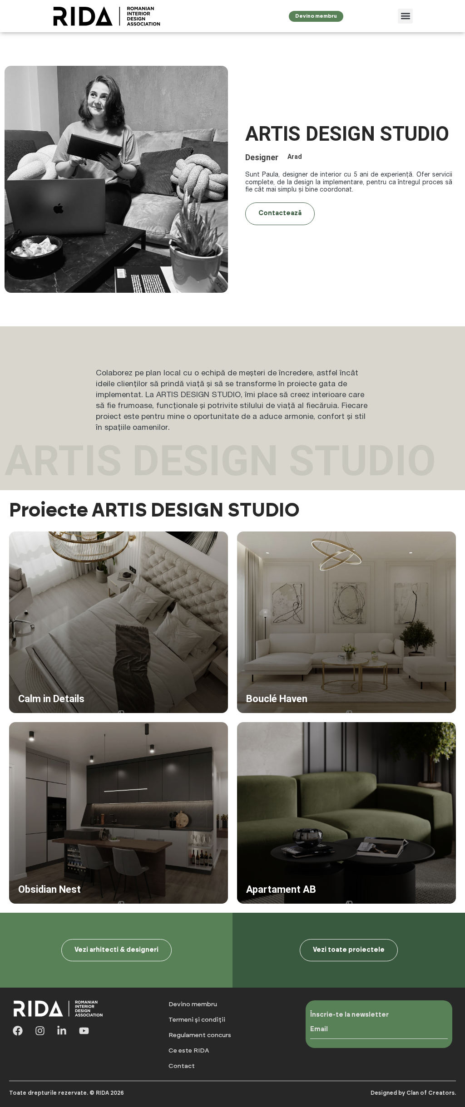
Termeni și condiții (196, 1020)
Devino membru (192, 1004)
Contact (181, 1066)
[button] (405, 16)
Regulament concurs (199, 1035)
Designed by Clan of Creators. (413, 1093)
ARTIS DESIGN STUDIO (198, 394)
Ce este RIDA (188, 1051)
